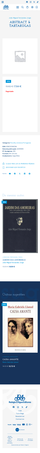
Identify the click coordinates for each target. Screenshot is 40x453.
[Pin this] (29, 173)
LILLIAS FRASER (10, 363)
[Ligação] (6, 7)
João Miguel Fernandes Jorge (20, 18)
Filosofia (13, 143)
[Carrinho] (27, 7)
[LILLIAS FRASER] (20, 303)
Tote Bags (20, 413)
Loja (20, 411)
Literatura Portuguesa (23, 143)
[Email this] (9, 173)
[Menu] (17, 7)
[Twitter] (34, 2)
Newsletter (20, 416)
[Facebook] (27, 2)
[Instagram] (30, 2)
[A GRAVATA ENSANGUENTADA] (20, 200)
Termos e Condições (30, 439)
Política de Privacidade (20, 439)
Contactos (20, 419)
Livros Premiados (24, 359)
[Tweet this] (19, 173)
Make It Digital (25, 445)
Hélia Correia (7, 365)
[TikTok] (37, 2)
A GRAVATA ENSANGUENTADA (17, 260)
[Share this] (14, 173)
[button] (22, 7)
